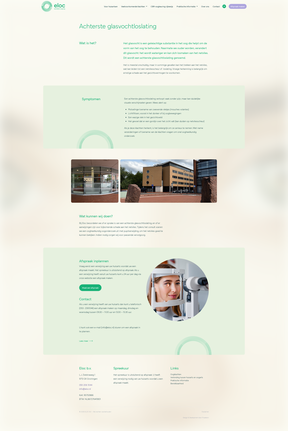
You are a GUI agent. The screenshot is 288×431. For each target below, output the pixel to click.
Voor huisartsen (111, 6)
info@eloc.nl (85, 388)
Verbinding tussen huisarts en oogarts (186, 377)
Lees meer (83, 340)
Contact (216, 6)
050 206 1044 (85, 384)
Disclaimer (205, 411)
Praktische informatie (186, 6)
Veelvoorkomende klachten (133, 6)
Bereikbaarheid (176, 383)
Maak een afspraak (90, 287)
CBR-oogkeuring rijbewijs (162, 6)
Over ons (205, 6)
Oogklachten (175, 374)
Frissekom (205, 417)
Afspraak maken (238, 6)
